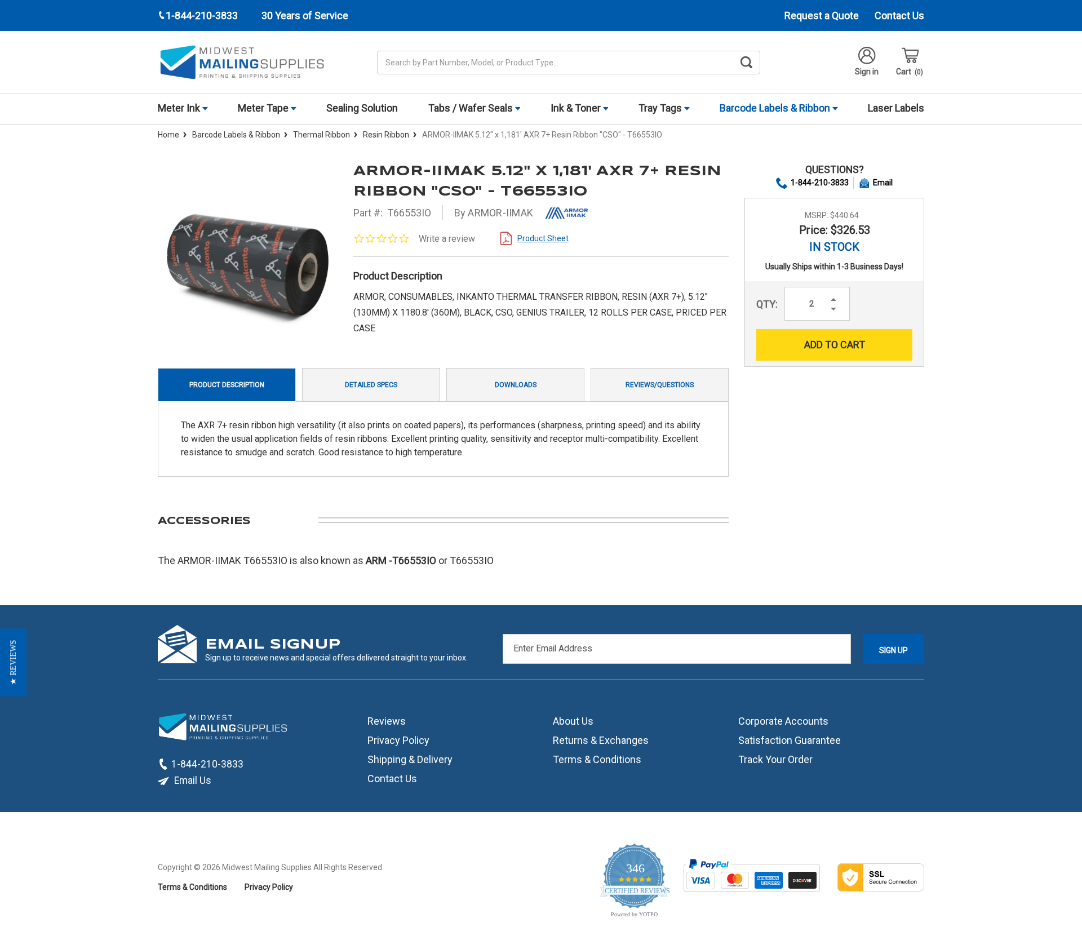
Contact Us (899, 15)
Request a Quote (821, 15)
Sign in (867, 71)
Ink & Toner (577, 108)
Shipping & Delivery (410, 759)
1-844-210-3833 (820, 182)
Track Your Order (775, 759)
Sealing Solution (362, 108)
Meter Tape (264, 108)
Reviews (386, 721)
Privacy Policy (398, 740)
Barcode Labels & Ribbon (776, 108)
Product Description (226, 385)
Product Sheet (543, 238)
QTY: (767, 304)
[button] (13, 662)
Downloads (515, 385)
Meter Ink (180, 108)
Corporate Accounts (783, 721)
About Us (573, 721)
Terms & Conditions (597, 759)
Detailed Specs (371, 385)
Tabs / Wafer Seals (471, 108)
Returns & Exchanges (601, 740)
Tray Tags (661, 108)
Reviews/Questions (660, 385)
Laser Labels (896, 108)
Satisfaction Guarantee (789, 740)
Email (883, 182)
